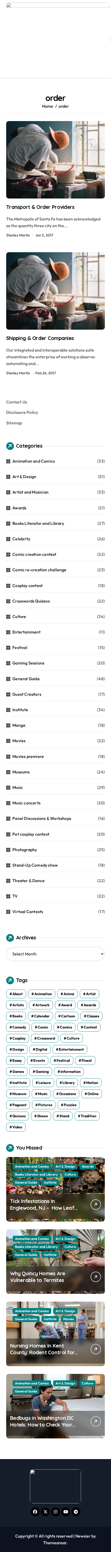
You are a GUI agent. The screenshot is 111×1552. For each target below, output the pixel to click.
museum (19, 1093)
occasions (67, 1093)
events (39, 1060)
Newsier (83, 1536)
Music (17, 787)
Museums (21, 771)
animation (43, 994)
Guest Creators (26, 694)
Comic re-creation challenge (39, 569)
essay (17, 1060)
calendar (42, 1016)
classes (93, 1016)
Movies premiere (28, 756)
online (93, 1093)
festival (63, 1060)
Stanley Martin (18, 235)
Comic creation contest (34, 554)
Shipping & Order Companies (40, 338)
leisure (44, 1082)
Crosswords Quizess (31, 601)
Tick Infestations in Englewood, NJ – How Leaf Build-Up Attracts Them (42, 1208)
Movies (19, 740)
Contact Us (16, 402)
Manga (18, 725)
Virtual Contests (27, 911)
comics (66, 1027)
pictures (45, 1105)
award (66, 1005)
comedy (19, 1027)
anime (69, 994)
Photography (24, 849)
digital (41, 1049)
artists (18, 1005)
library (68, 1082)
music (42, 1093)
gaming (42, 1071)
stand (64, 1116)
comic (43, 1027)
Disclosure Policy (22, 412)
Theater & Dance (28, 880)
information (70, 1071)
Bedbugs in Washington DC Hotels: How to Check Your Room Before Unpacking (42, 1425)
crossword (46, 1038)
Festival (19, 647)
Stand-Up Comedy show (35, 865)
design (18, 1049)
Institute (20, 709)
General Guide (26, 678)
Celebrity (21, 538)
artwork (42, 1005)
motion (92, 1082)
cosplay (19, 1038)
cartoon (68, 1016)
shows (42, 1116)
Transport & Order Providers (40, 207)
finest (87, 1060)
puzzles (70, 1105)
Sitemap (14, 422)
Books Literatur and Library (38, 523)
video (17, 1127)
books (17, 1016)
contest (90, 1027)
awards (90, 1005)
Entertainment (26, 632)
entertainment (71, 1049)
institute (19, 1082)
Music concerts (26, 802)
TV (15, 896)
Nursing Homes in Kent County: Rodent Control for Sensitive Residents (42, 1352)
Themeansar (55, 1542)
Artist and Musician (30, 492)
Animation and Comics (33, 461)
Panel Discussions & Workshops (41, 818)
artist (91, 994)
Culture (19, 616)
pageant (19, 1105)
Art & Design (24, 476)
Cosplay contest (27, 585)
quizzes (19, 1116)
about (17, 994)
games (18, 1071)
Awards (19, 507)
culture (73, 1038)
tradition (88, 1116)
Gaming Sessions (28, 663)
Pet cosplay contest (30, 834)
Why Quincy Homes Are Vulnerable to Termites (37, 1276)
